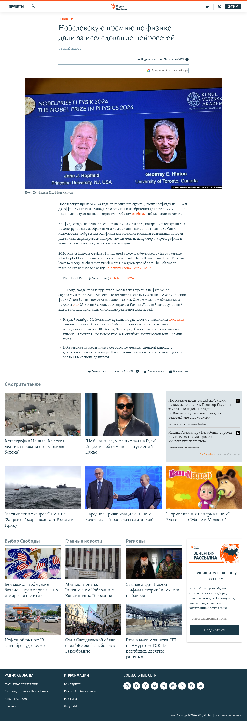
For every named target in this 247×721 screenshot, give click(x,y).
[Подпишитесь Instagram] (173, 685)
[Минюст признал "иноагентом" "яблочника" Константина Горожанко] (93, 563)
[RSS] (182, 685)
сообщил (139, 214)
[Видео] (208, 6)
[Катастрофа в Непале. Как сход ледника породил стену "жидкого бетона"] (43, 414)
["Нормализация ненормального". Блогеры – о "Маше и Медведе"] (204, 487)
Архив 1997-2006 (16, 698)
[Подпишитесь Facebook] (136, 685)
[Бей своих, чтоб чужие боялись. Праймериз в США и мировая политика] (33, 563)
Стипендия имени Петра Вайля (26, 691)
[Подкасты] (191, 685)
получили (176, 320)
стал (76, 305)
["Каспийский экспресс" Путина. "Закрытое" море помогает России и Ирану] (43, 487)
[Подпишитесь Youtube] (154, 685)
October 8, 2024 (122, 278)
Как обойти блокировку (80, 691)
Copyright (70, 706)
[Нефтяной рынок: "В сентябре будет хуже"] (33, 619)
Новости (65, 19)
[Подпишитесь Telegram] (163, 685)
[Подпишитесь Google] (127, 685)
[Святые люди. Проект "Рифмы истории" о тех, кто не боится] (154, 563)
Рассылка (70, 698)
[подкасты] (219, 6)
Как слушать (72, 684)
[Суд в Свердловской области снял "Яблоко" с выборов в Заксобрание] (93, 619)
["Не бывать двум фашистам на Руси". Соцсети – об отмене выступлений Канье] (123, 414)
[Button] (146, 59)
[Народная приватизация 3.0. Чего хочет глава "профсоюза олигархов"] (123, 487)
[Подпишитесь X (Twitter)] (145, 685)
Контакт (10, 706)
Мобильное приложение (22, 684)
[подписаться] (200, 685)
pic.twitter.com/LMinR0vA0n (129, 268)
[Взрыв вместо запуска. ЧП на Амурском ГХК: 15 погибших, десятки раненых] (154, 619)
